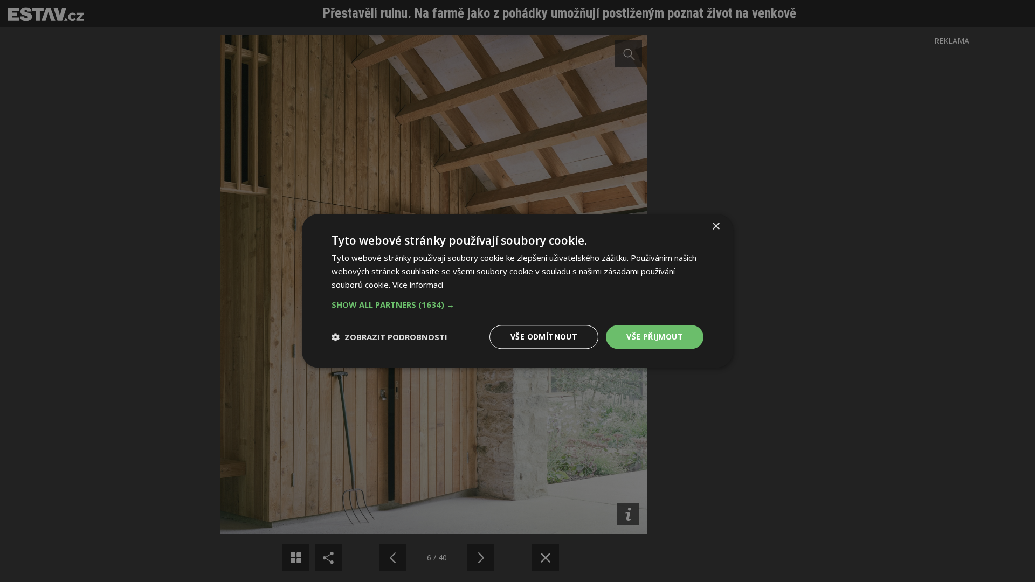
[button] (517, 304)
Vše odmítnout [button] (543, 336)
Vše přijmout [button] (654, 336)
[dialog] (517, 291)
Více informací (417, 284)
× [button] (716, 227)
